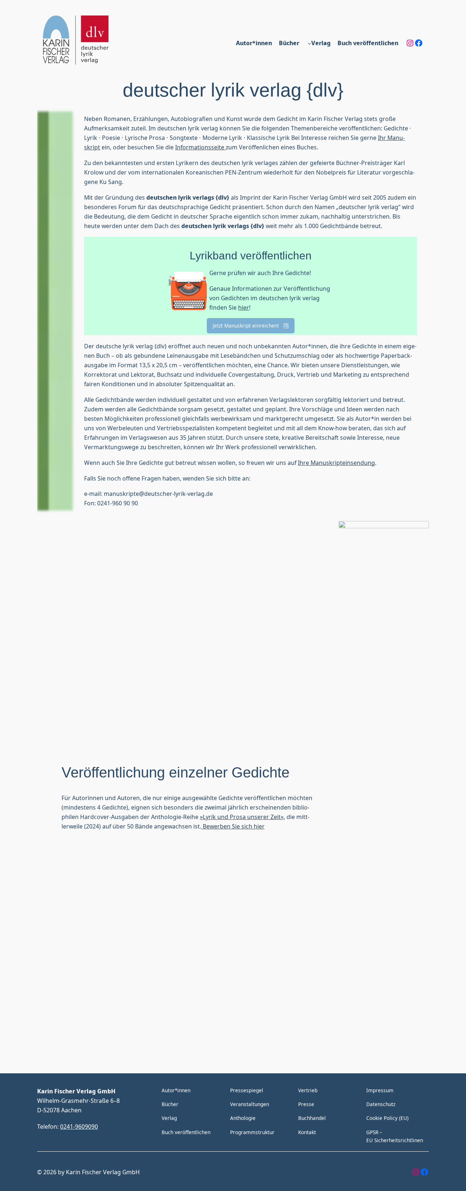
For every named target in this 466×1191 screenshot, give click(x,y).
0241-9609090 (79, 1126)
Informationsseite (200, 147)
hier (243, 307)
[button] (251, 325)
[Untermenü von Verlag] (309, 43)
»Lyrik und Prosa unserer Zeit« (242, 816)
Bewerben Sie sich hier (233, 826)
